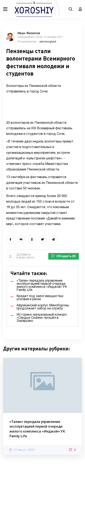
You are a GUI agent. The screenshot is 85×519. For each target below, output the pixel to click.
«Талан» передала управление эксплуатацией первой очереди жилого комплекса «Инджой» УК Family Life (37, 428)
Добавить (25, 256)
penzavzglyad (48, 42)
